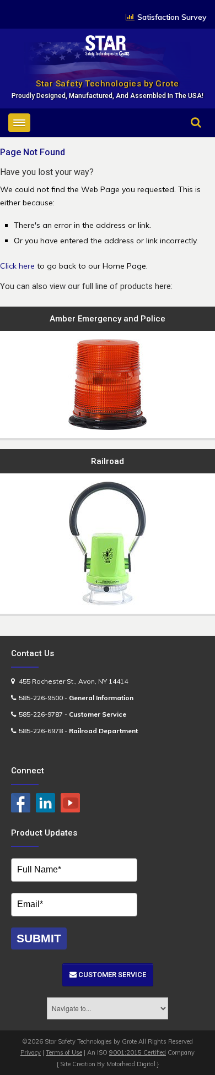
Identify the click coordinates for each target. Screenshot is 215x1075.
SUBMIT (39, 938)
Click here (17, 266)
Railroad (107, 461)
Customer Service (111, 974)
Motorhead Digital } (132, 1064)
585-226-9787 (41, 714)
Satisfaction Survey (172, 17)
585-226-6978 (41, 731)
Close (186, 138)
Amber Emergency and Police (107, 319)
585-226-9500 (41, 698)
